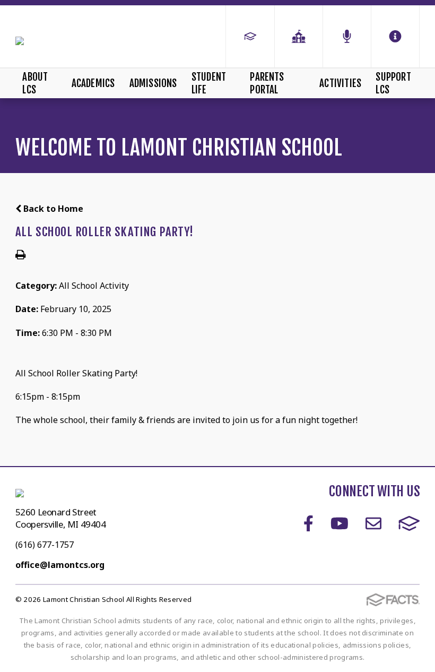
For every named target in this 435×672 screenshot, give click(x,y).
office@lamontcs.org (60, 565)
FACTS (409, 523)
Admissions (153, 83)
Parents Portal (267, 83)
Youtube (339, 523)
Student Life (209, 83)
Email (373, 523)
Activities (340, 83)
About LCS (35, 83)
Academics (93, 83)
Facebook (308, 523)
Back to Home (52, 208)
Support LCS (393, 83)
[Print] (20, 255)
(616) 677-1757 (44, 544)
